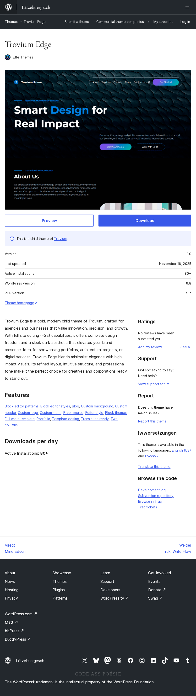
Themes (11, 22)
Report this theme (152, 421)
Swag (155, 598)
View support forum (153, 384)
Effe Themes (23, 57)
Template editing (65, 419)
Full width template (20, 419)
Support (107, 581)
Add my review (150, 347)
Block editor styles (55, 406)
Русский (151, 456)
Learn (105, 572)
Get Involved (159, 572)
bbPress (14, 630)
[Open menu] (188, 7)
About (10, 572)
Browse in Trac (150, 501)
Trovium (60, 239)
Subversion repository (156, 496)
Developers (110, 589)
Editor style (94, 413)
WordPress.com (21, 614)
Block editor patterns (21, 406)
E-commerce (73, 413)
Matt (11, 622)
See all (185, 347)
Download (145, 220)
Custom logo (28, 413)
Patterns (60, 598)
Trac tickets (147, 507)
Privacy (11, 598)
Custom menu (50, 413)
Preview (49, 220)
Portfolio (43, 419)
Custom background (97, 406)
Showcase (62, 572)
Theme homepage (19, 303)
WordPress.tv (114, 598)
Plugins (59, 589)
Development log (152, 490)
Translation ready (95, 419)
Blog (75, 406)
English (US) (181, 450)
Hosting (11, 589)
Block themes (116, 413)
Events (154, 581)
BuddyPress (18, 639)
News (10, 581)
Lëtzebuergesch (30, 660)
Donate (157, 589)
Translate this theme (154, 466)
